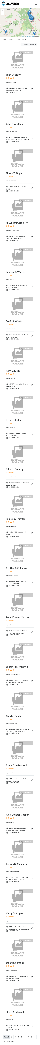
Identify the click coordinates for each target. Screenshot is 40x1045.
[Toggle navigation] (36, 4)
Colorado (10, 39)
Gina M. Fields (13, 716)
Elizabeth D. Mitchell (17, 666)
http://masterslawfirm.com (13, 477)
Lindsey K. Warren (15, 272)
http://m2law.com (10, 625)
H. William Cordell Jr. (17, 222)
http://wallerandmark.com (13, 230)
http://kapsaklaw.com (12, 575)
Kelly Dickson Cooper (17, 814)
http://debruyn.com (11, 82)
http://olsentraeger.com (12, 871)
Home (4, 39)
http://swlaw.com (10, 822)
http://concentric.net (11, 131)
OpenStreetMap (30, 36)
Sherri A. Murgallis (16, 1012)
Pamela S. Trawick (15, 518)
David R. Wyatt (14, 321)
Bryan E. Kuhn (13, 420)
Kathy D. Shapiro (14, 913)
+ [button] (2, 10)
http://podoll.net (10, 378)
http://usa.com (10, 921)
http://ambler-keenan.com (13, 674)
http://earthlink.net (11, 526)
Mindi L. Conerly (14, 469)
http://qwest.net (10, 279)
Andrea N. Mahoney (16, 864)
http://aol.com (9, 1019)
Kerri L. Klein (13, 370)
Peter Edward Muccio (17, 617)
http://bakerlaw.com (11, 723)
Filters (26, 44)
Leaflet (22, 36)
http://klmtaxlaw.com (11, 970)
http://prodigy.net (10, 427)
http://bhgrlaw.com (11, 181)
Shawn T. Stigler (14, 173)
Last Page (10, 1041)
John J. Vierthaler (15, 124)
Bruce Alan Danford (16, 765)
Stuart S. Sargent (15, 962)
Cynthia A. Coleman (16, 568)
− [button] (2, 13)
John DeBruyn (13, 74)
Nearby (32, 44)
